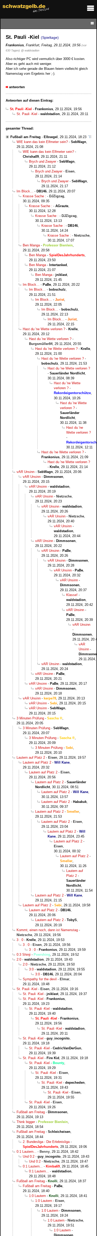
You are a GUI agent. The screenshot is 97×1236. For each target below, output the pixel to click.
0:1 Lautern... (26, 1152)
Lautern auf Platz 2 (31, 757)
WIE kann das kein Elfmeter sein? (42, 142)
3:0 (31, 969)
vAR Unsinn (25, 472)
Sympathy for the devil (40, 979)
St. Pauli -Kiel (27, 114)
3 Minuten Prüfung (30, 718)
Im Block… (25, 191)
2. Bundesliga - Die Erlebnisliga (46, 1142)
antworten (17, 87)
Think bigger (26, 1122)
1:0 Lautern (37, 1196)
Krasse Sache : (34, 196)
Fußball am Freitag (25, 137)
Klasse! (72, 595)
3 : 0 (20, 940)
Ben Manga (31, 245)
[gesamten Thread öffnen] (89, 137)
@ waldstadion (30, 50)
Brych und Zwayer (42, 161)
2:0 (19, 959)
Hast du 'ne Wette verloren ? (44, 329)
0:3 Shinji (24, 954)
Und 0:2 (28, 1156)
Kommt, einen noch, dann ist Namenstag (47, 930)
